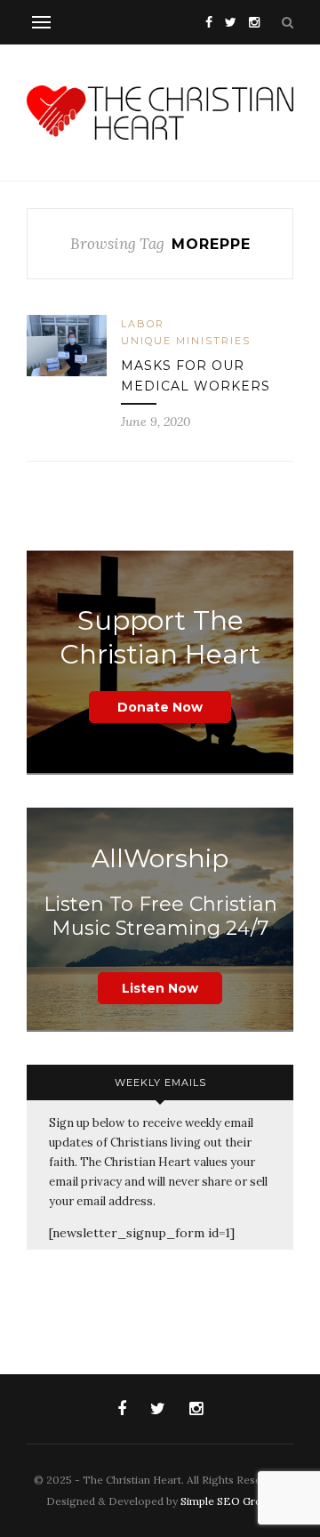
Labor (142, 324)
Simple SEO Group (227, 1501)
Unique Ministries (186, 340)
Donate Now (160, 707)
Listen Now (160, 988)
